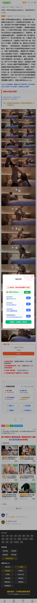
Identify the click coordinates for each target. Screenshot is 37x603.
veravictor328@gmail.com (14, 317)
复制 (28, 298)
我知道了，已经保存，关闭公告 (18, 322)
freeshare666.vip (11, 305)
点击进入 (27, 292)
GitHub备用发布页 (11, 311)
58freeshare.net (11, 298)
